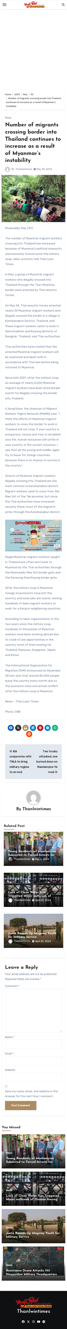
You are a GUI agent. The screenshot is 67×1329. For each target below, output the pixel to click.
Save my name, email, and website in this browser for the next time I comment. (31, 1094)
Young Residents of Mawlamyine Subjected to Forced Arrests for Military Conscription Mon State (32, 855)
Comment (12, 986)
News (8, 118)
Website (10, 1070)
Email (9, 1053)
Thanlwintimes (23, 169)
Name (9, 1037)
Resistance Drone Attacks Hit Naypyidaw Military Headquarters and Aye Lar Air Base (31, 1274)
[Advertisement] (33, 50)
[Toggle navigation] (4, 5)
